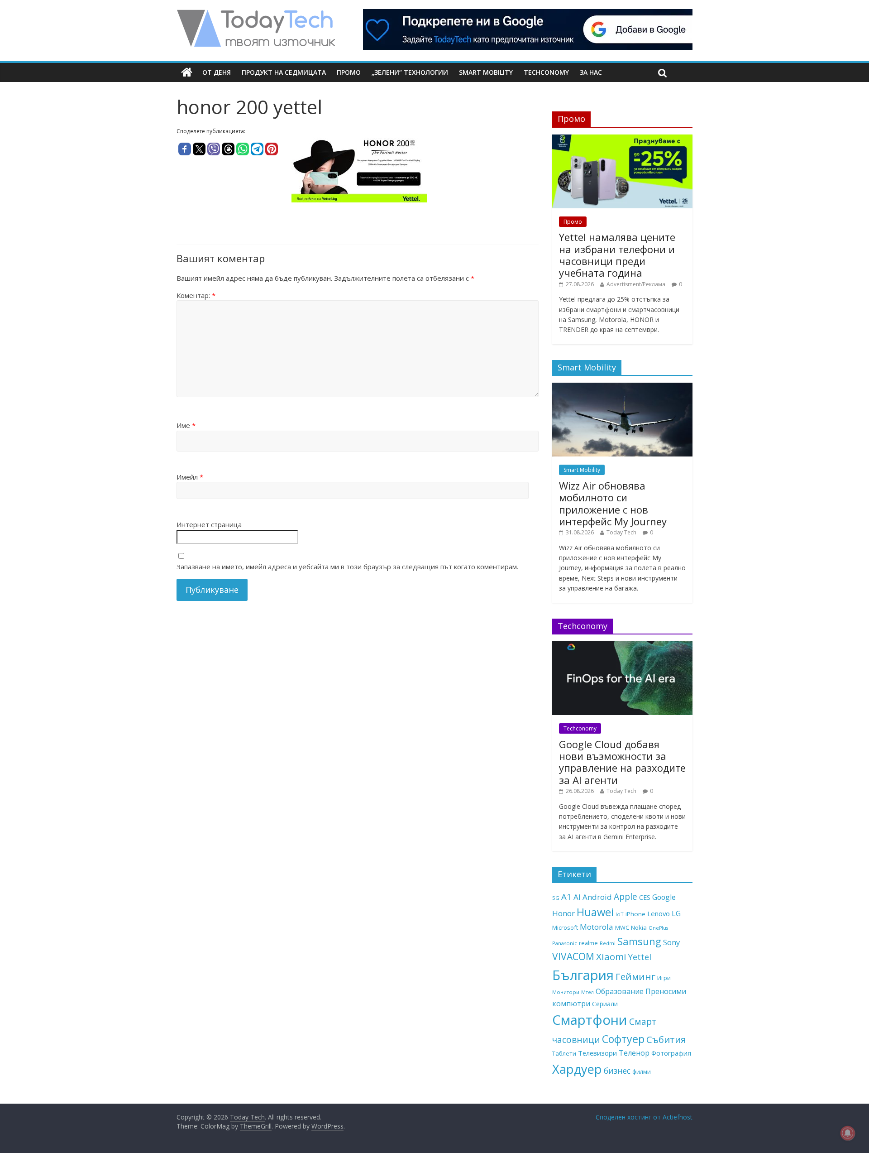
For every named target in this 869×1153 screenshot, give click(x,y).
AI (577, 897)
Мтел (587, 992)
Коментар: (196, 295)
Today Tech (621, 532)
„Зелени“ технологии (410, 72)
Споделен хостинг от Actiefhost (644, 1117)
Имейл (190, 476)
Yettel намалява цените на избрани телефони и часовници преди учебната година (617, 254)
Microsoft (565, 927)
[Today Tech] (256, 14)
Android (597, 897)
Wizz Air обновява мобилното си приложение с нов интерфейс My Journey (613, 503)
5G (555, 897)
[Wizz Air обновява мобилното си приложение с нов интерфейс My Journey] (622, 387)
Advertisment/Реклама (635, 284)
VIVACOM (573, 956)
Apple (625, 897)
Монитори (565, 992)
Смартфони (589, 1020)
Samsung (639, 941)
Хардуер (577, 1069)
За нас (591, 72)
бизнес (617, 1070)
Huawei (595, 911)
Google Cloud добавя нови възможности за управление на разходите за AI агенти (622, 762)
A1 (566, 896)
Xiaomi (611, 956)
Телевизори (597, 1052)
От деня (216, 72)
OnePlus (658, 928)
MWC (622, 927)
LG (676, 913)
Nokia (639, 927)
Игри (664, 978)
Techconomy (546, 72)
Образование (620, 991)
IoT (620, 914)
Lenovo (658, 913)
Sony (671, 942)
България (583, 975)
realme (588, 943)
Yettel (639, 956)
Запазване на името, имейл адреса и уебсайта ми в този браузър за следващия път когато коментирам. (347, 566)
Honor (563, 913)
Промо (349, 72)
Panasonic (564, 943)
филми (641, 1071)
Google (664, 897)
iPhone (635, 914)
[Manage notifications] (847, 1133)
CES (644, 897)
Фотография (671, 1052)
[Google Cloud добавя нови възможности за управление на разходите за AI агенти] (622, 646)
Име (186, 425)
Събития (666, 1039)
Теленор (634, 1053)
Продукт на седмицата (284, 72)
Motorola (596, 927)
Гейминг (635, 976)
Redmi (608, 943)
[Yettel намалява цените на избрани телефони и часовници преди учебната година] (622, 139)
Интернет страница (209, 524)
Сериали (605, 1003)
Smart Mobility (486, 72)
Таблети (564, 1053)
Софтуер (623, 1039)
